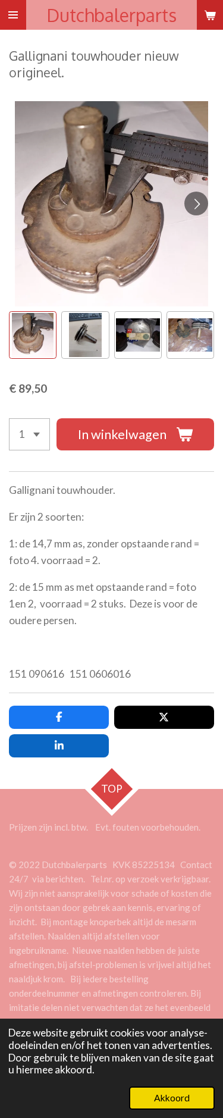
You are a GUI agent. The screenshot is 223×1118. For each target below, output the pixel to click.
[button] (32, 335)
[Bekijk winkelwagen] (210, 15)
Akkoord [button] (172, 1097)
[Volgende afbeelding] (196, 203)
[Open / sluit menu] (13, 15)
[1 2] (29, 434)
